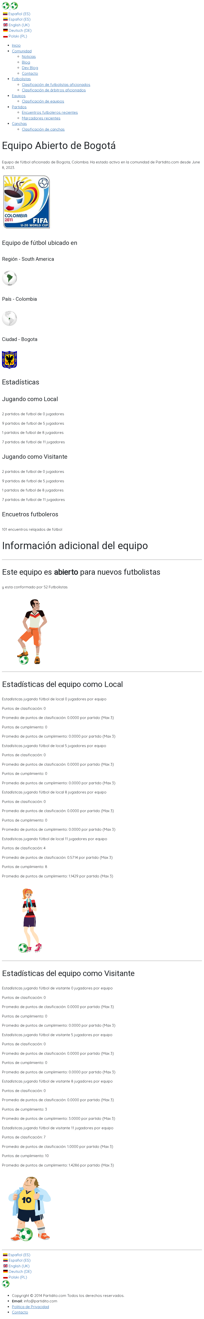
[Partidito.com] (10, 8)
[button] (22, 51)
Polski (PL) (17, 36)
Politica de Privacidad (30, 1306)
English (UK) (19, 25)
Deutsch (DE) (20, 30)
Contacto (20, 1312)
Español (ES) (18, 13)
